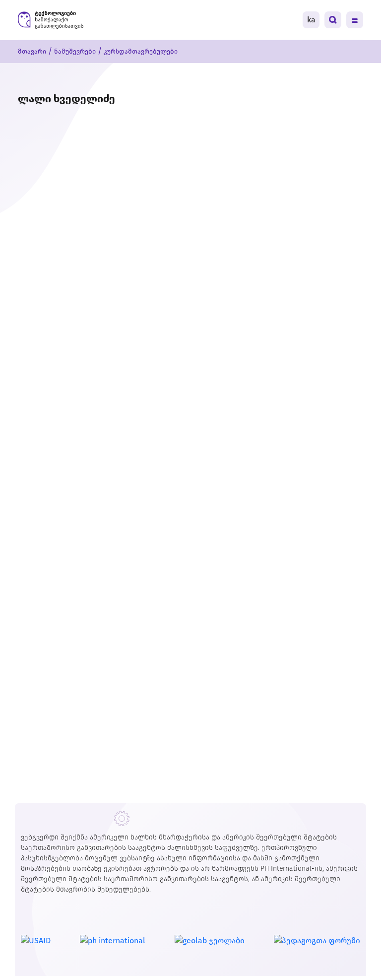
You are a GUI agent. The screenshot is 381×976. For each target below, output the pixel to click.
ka (311, 19)
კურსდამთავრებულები (141, 51)
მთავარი (32, 51)
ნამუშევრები (75, 51)
